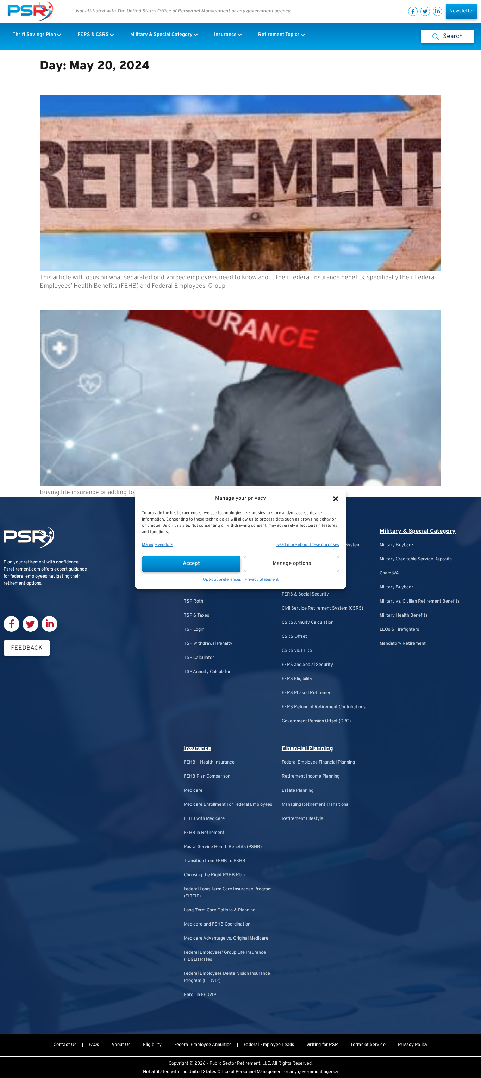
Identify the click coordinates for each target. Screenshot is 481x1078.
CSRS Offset (294, 637)
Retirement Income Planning (310, 776)
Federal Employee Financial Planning (318, 762)
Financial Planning (307, 749)
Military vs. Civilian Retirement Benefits (420, 601)
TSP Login (194, 630)
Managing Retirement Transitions (315, 805)
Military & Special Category (418, 531)
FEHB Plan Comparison (207, 776)
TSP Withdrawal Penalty (208, 644)
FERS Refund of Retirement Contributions (324, 707)
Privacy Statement (262, 579)
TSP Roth (193, 601)
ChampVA (389, 573)
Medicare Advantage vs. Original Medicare (226, 938)
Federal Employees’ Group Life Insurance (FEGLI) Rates (225, 956)
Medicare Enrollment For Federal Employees (228, 805)
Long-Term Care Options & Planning (219, 910)
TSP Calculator (199, 658)
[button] (335, 498)
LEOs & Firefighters (399, 630)
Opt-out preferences (222, 579)
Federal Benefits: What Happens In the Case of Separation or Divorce (200, 83)
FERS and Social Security (307, 665)
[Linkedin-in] (437, 11)
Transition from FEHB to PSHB (214, 861)
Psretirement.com (22, 569)
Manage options (292, 563)
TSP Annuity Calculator (207, 672)
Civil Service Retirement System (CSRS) (322, 608)
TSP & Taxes (196, 615)
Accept (191, 563)
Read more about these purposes (307, 545)
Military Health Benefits (403, 615)
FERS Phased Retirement (307, 693)
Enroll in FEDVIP (200, 995)
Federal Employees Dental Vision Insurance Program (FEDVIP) (227, 977)
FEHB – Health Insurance (209, 762)
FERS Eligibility (297, 679)
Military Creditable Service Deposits (416, 559)
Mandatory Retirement (403, 644)
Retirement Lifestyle (302, 819)
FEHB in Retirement (204, 833)
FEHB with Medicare (204, 819)
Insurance (197, 749)
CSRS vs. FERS (297, 651)
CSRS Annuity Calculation (307, 622)
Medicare (193, 790)
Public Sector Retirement (235, 1063)
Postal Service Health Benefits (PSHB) (223, 847)
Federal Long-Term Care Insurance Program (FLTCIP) (228, 892)
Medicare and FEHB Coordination (217, 924)
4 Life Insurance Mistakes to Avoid (119, 298)
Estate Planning (297, 790)
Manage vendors (157, 545)
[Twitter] (425, 11)
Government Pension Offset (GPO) (316, 721)
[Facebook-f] (413, 11)
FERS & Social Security (305, 594)
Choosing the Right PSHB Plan (214, 875)
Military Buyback (397, 545)
